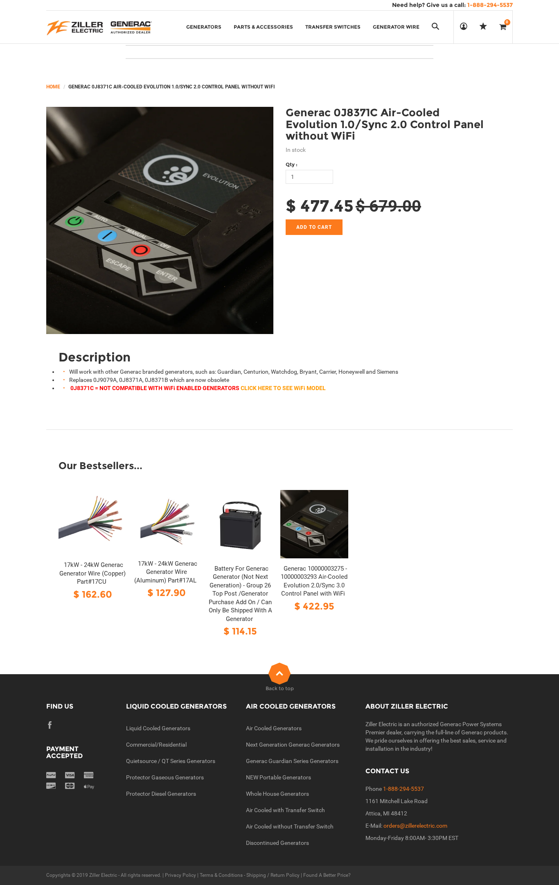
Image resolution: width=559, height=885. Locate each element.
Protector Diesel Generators (161, 793)
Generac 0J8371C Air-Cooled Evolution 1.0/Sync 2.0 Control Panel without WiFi (385, 124)
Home (53, 87)
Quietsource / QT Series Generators (170, 761)
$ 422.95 (314, 606)
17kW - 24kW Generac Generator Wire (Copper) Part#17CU (92, 573)
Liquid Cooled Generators (158, 728)
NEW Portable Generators (278, 777)
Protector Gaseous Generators (165, 777)
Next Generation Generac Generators (293, 744)
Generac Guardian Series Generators (292, 761)
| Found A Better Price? (325, 875)
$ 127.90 (166, 592)
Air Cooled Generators (274, 728)
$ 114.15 (240, 631)
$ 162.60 (92, 594)
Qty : (292, 164)
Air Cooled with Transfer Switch (285, 810)
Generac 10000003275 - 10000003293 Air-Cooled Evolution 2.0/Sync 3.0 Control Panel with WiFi (314, 581)
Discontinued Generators (277, 843)
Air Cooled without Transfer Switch (290, 826)
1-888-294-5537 (403, 789)
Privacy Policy (180, 875)
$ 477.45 (320, 206)
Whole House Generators (277, 793)
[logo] (99, 27)
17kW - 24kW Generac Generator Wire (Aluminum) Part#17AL (165, 572)
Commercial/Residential (156, 744)
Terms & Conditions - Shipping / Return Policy (250, 875)
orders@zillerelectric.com (415, 825)
